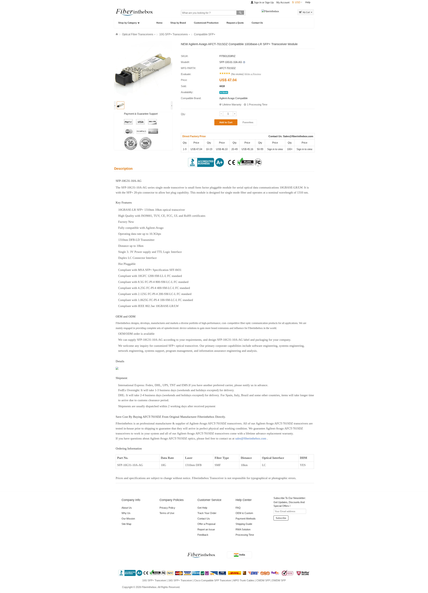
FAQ (238, 507)
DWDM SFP (279, 580)
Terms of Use (166, 513)
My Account (282, 2)
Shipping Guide (244, 523)
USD (296, 2)
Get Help (202, 507)
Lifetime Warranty (231, 104)
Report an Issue (206, 529)
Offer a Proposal (206, 523)
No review (237, 74)
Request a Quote (235, 23)
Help (307, 2)
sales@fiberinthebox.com (250, 438)
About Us (127, 507)
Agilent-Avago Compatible (233, 98)
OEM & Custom (244, 513)
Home (159, 23)
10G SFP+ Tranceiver (154, 580)
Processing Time (245, 534)
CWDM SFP (263, 580)
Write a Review (252, 74)
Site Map (126, 523)
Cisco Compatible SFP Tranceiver (212, 580)
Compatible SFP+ (204, 34)
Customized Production (206, 23)
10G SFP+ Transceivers (173, 34)
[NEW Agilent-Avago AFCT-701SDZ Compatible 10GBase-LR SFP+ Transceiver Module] (143, 70)
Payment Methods (246, 518)
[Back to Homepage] (117, 34)
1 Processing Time (257, 104)
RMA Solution (243, 529)
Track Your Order (206, 513)
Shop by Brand (178, 23)
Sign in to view (275, 149)
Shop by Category (127, 23)
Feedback (202, 534)
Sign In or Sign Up (263, 2)
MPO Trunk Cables (243, 580)
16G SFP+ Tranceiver (180, 580)
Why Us (126, 513)
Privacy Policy (167, 507)
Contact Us (257, 23)
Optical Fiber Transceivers (137, 34)
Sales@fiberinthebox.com (298, 136)
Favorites (248, 122)
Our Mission (128, 518)
